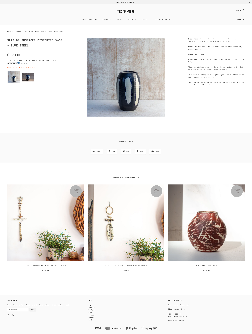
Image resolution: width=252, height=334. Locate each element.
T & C (90, 320)
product (18, 31)
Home (9, 31)
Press (90, 312)
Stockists (91, 317)
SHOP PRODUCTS (88, 19)
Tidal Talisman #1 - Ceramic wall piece (126, 265)
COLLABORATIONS (162, 19)
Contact (91, 315)
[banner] (126, 11)
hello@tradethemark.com (177, 316)
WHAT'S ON (132, 19)
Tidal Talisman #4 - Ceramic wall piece (45, 265)
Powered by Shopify (176, 320)
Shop (89, 305)
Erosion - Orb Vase (206, 265)
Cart (239, 19)
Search (239, 10)
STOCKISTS (107, 19)
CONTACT (145, 19)
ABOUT (119, 19)
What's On (91, 310)
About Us (91, 307)
